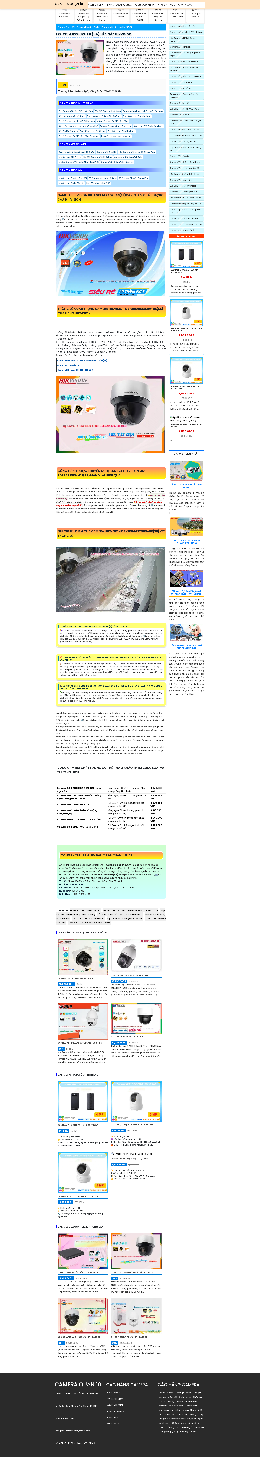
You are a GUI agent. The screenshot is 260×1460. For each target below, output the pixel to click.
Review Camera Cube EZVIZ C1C (85, 910)
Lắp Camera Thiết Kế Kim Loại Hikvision (184, 69)
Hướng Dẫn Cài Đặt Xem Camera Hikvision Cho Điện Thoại (130, 910)
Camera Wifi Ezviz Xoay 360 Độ (184, 168)
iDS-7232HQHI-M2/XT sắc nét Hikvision (78, 1272)
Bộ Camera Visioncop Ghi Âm (103, 178)
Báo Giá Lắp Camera (68, 131)
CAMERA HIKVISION (115, 1399)
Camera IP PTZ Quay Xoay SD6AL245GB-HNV (80, 1043)
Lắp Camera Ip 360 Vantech (183, 186)
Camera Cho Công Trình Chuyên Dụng (186, 122)
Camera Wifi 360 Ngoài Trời (183, 141)
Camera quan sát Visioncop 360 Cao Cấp (185, 211)
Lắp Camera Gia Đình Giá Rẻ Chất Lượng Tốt (186, 647)
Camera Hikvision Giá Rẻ (88, 27)
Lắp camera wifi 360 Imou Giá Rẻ (185, 197)
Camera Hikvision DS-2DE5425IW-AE (76, 978)
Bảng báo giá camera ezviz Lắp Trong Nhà (78, 126)
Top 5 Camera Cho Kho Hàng (137, 116)
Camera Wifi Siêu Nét (107, 152)
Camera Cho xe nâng (180, 88)
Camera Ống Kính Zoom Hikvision (186, 76)
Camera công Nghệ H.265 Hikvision (186, 32)
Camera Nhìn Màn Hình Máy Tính (185, 129)
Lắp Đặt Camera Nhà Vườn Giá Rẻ (88, 918)
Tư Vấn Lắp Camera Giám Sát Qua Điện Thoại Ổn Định (186, 592)
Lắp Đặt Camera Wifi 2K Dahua (97, 157)
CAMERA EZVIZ (113, 1423)
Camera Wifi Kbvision (180, 156)
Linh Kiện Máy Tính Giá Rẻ (98, 183)
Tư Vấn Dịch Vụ (185, 5)
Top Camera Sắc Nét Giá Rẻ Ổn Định (76, 111)
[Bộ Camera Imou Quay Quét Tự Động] (131, 1153)
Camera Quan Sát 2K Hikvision (184, 61)
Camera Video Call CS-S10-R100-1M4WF (78, 1125)
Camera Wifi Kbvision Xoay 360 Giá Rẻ (76, 152)
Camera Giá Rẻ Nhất (179, 103)
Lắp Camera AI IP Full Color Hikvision (182, 39)
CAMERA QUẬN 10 (69, 4)
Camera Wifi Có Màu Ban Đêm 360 (186, 224)
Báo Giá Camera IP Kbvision (108, 111)
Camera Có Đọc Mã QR (181, 82)
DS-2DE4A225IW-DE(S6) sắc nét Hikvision (93, 34)
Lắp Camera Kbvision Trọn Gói (73, 178)
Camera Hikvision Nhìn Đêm (183, 26)
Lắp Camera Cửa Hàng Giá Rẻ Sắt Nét (124, 918)
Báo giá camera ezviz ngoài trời (116, 136)
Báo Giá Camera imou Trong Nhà (115, 126)
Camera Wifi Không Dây (181, 180)
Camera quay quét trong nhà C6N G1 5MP (132, 1124)
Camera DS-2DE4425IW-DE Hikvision (129, 975)
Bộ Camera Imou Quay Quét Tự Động (130, 1158)
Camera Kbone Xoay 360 (182, 230)
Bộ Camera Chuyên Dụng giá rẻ (133, 178)
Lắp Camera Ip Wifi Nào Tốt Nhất (186, 486)
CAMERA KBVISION (115, 1405)
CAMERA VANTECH (115, 1411)
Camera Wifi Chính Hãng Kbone (185, 162)
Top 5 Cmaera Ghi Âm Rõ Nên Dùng (104, 116)
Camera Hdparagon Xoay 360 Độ (185, 203)
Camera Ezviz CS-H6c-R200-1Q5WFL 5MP (78, 1196)
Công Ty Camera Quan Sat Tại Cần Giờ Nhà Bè (186, 541)
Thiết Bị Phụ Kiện (165, 5)
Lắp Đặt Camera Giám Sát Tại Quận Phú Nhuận (120, 914)
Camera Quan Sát (66, 27)
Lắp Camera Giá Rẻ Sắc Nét (71, 183)
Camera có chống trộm (181, 114)
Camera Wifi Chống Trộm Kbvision (117, 162)
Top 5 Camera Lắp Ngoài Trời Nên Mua (77, 121)
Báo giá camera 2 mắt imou (72, 116)
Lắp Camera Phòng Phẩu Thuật (184, 109)
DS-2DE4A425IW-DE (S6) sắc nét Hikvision (79, 1337)
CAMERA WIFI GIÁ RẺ (144, 5)
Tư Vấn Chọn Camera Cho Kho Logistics (184, 95)
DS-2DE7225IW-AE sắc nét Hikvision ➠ (130, 1337)
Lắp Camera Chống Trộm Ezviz (184, 174)
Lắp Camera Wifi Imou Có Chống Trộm (137, 152)
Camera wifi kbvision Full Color (128, 157)
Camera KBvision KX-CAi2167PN (127, 1036)
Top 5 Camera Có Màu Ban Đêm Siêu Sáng (79, 136)
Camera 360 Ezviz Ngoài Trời (183, 191)
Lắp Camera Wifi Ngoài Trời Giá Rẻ (186, 135)
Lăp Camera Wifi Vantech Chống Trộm (185, 149)
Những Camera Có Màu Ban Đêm (112, 121)
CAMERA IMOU (113, 1417)
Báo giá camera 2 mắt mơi (92, 131)
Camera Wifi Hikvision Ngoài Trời (117, 27)
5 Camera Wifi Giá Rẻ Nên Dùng (148, 126)
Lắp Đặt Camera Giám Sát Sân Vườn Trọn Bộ (89, 922)
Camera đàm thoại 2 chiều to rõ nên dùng (143, 111)
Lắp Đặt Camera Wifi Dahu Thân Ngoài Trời (79, 162)
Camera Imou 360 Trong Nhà (184, 218)
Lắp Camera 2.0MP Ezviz (70, 157)
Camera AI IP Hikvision (180, 47)
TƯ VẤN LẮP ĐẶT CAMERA (119, 5)
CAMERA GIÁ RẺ (95, 5)
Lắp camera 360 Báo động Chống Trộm (186, 54)
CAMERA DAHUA (114, 1392)
